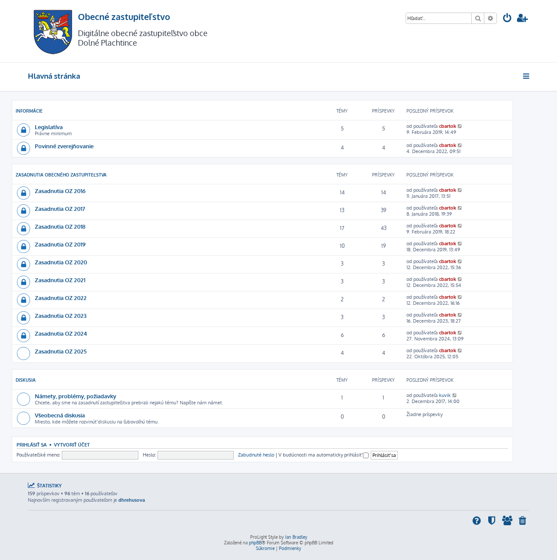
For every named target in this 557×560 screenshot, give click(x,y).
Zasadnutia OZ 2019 (60, 244)
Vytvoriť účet (72, 444)
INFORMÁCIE (29, 110)
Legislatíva (49, 126)
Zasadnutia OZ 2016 (60, 190)
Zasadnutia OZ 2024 (61, 333)
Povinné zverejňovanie (64, 146)
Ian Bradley (296, 537)
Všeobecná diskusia (60, 415)
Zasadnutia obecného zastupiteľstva (61, 174)
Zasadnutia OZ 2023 (61, 315)
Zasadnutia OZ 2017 (60, 208)
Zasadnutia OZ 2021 (60, 279)
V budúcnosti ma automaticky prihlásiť (320, 455)
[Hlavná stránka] (53, 31)
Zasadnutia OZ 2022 (61, 297)
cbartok (447, 126)
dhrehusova (131, 500)
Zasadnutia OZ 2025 (61, 351)
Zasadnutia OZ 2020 (61, 262)
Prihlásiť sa (32, 444)
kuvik (445, 395)
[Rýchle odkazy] (526, 76)
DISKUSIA (26, 380)
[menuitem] (507, 19)
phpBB (255, 542)
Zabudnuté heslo (256, 455)
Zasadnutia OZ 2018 (60, 226)
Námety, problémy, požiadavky (75, 396)
